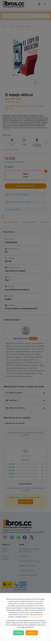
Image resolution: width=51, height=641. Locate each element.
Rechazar (32, 633)
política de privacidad (35, 617)
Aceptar (18, 633)
